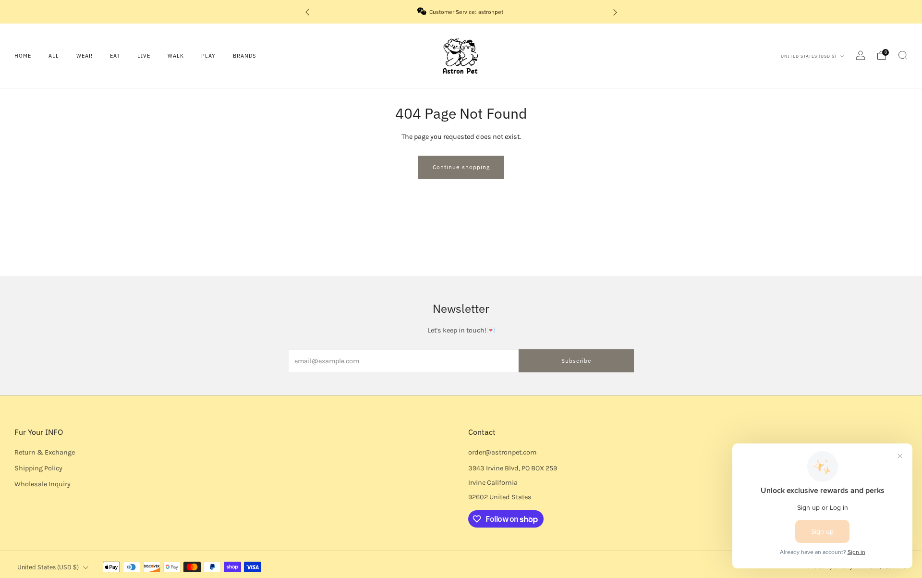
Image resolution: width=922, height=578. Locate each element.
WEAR (84, 55)
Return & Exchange (44, 452)
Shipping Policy (38, 468)
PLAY (208, 55)
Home (22, 55)
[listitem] (461, 12)
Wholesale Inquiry (42, 484)
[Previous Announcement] (307, 11)
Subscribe (576, 360)
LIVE (143, 55)
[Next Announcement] (615, 11)
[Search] (903, 55)
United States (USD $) (809, 56)
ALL (54, 55)
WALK (176, 55)
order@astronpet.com (502, 452)
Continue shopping (461, 167)
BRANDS (244, 55)
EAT (115, 55)
